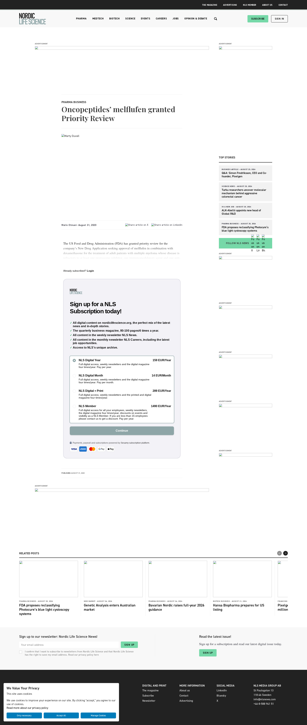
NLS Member (249, 5)
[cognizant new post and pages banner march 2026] (245, 258)
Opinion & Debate (195, 18)
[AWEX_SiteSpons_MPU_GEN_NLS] (245, 308)
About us (184, 690)
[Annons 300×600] (245, 49)
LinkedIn (222, 690)
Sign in (279, 18)
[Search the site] (215, 18)
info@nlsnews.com (265, 699)
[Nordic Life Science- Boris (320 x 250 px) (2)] (245, 357)
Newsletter (148, 701)
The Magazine (209, 5)
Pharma (81, 18)
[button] (285, 553)
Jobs (176, 18)
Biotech (114, 18)
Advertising (230, 5)
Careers (161, 18)
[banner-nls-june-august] (122, 491)
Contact (283, 5)
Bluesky (221, 695)
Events (145, 18)
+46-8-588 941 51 (264, 704)
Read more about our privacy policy (27, 708)
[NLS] (32, 18)
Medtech (98, 18)
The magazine (150, 690)
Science (130, 18)
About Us (267, 5)
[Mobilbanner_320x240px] (245, 455)
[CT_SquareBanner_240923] (245, 406)
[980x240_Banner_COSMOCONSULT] (122, 49)
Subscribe (258, 18)
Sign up (129, 645)
